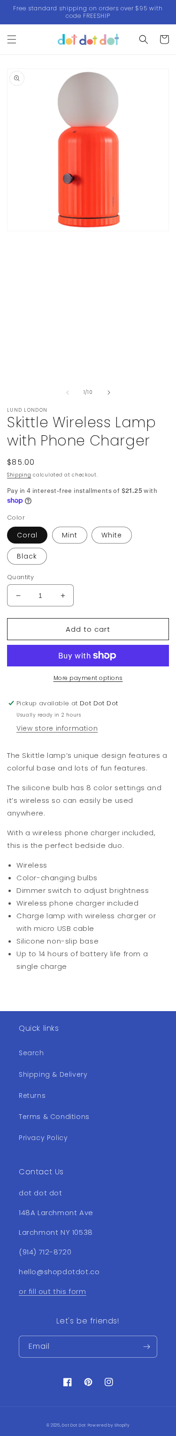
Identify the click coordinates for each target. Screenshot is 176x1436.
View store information (57, 728)
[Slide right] (109, 392)
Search (31, 1053)
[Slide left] (67, 392)
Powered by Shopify (109, 1425)
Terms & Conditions (54, 1116)
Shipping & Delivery (53, 1074)
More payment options (88, 678)
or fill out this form (52, 1291)
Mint (69, 535)
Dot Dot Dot (74, 1425)
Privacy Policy (43, 1137)
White (111, 535)
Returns (32, 1095)
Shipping (19, 474)
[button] (11, 39)
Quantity (20, 577)
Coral (27, 535)
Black (27, 556)
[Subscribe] (146, 1347)
